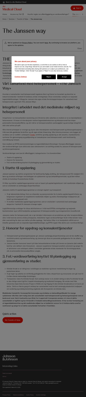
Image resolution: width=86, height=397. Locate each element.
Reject (49, 77)
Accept (64, 77)
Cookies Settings (21, 77)
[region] (43, 69)
